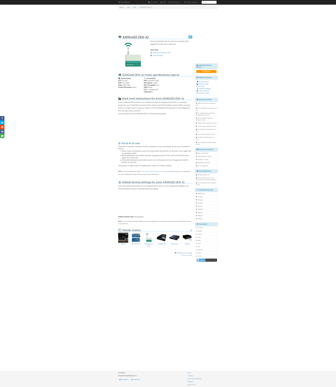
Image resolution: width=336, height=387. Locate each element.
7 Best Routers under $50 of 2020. (207, 123)
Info (128, 7)
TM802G (199, 215)
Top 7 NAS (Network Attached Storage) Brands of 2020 (205, 114)
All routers (154, 2)
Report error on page (184, 254)
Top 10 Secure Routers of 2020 (206, 134)
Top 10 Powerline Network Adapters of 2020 (204, 119)
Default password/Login (161, 53)
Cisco (199, 243)
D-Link (199, 256)
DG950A (199, 212)
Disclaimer (191, 381)
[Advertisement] (155, 23)
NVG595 (199, 196)
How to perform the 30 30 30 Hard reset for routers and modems (206, 178)
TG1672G (200, 203)
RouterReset (125, 2)
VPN (164, 2)
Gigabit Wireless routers (204, 156)
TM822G (199, 219)
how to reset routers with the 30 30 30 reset (153, 171)
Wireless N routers (202, 159)
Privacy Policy (192, 384)
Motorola (200, 250)
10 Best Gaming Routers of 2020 (206, 126)
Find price (207, 71)
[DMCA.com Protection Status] (206, 260)
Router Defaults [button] (192, 2)
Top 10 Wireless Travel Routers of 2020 (206, 109)
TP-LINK (199, 228)
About (189, 372)
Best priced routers (203, 153)
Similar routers (203, 93)
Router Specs (203, 82)
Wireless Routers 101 (203, 175)
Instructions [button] (175, 2)
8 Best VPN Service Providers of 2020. (206, 104)
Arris (134, 7)
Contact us (191, 375)
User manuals (203, 91)
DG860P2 (200, 209)
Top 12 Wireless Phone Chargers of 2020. (206, 183)
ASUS (199, 237)
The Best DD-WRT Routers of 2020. (205, 138)
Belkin (199, 240)
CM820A (199, 206)
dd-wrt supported (202, 166)
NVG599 (199, 200)
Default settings (204, 88)
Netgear (199, 231)
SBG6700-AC (201, 193)
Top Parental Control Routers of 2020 (206, 130)
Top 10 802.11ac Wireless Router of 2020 (206, 143)
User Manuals (157, 55)
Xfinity (199, 253)
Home (121, 7)
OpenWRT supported (203, 162)
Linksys (199, 234)
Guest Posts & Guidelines (195, 378)
